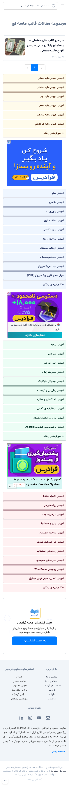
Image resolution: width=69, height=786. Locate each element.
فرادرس (51, 690)
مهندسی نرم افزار (19, 699)
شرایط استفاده (58, 771)
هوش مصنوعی (19, 686)
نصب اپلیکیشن (33, 640)
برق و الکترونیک (19, 690)
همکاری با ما (51, 681)
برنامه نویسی (19, 681)
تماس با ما (51, 677)
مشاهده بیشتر (58, 751)
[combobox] (28, 5)
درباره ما (51, 699)
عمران (19, 677)
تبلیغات (51, 694)
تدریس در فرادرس (52, 686)
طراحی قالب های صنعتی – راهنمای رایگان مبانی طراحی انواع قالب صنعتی (45, 45)
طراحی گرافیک (19, 694)
